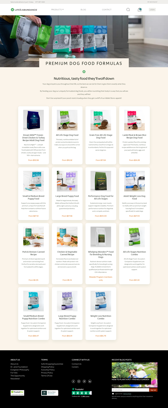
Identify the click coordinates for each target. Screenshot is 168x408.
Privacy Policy (47, 372)
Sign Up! (153, 390)
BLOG (83, 9)
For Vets (14, 372)
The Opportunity (18, 375)
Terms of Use (127, 394)
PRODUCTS (56, 9)
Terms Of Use (46, 375)
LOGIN (152, 9)
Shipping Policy (47, 366)
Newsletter (15, 378)
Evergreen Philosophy (20, 369)
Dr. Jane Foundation (19, 366)
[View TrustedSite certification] (17, 393)
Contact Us (76, 363)
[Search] (128, 10)
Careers (75, 366)
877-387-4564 (40, 2)
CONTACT (107, 9)
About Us (14, 363)
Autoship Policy (48, 369)
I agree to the (123, 394)
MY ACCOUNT (152, 2)
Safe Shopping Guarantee (52, 363)
